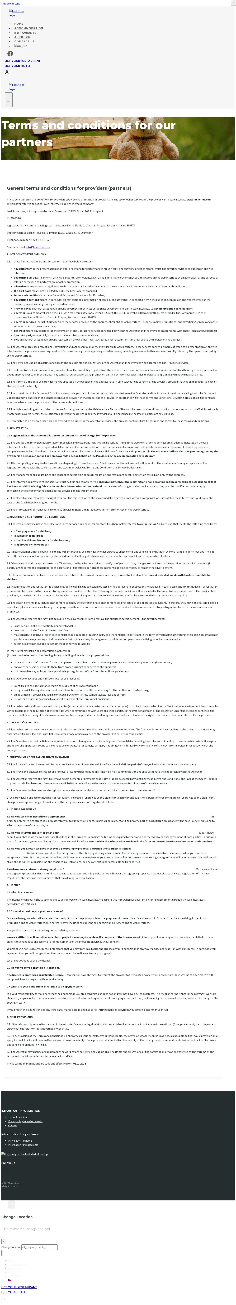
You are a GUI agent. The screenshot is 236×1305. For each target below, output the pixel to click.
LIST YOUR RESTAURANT (23, 61)
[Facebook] (10, 55)
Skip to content (10, 3)
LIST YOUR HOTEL (17, 66)
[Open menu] (9, 99)
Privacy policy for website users (25, 1121)
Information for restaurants (23, 1144)
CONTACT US (14, 1276)
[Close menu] (2, 1253)
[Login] (116, 72)
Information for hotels (20, 1140)
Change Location (11, 1247)
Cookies (12, 1125)
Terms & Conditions (18, 1117)
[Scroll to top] (4, 1204)
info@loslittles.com (38, 247)
